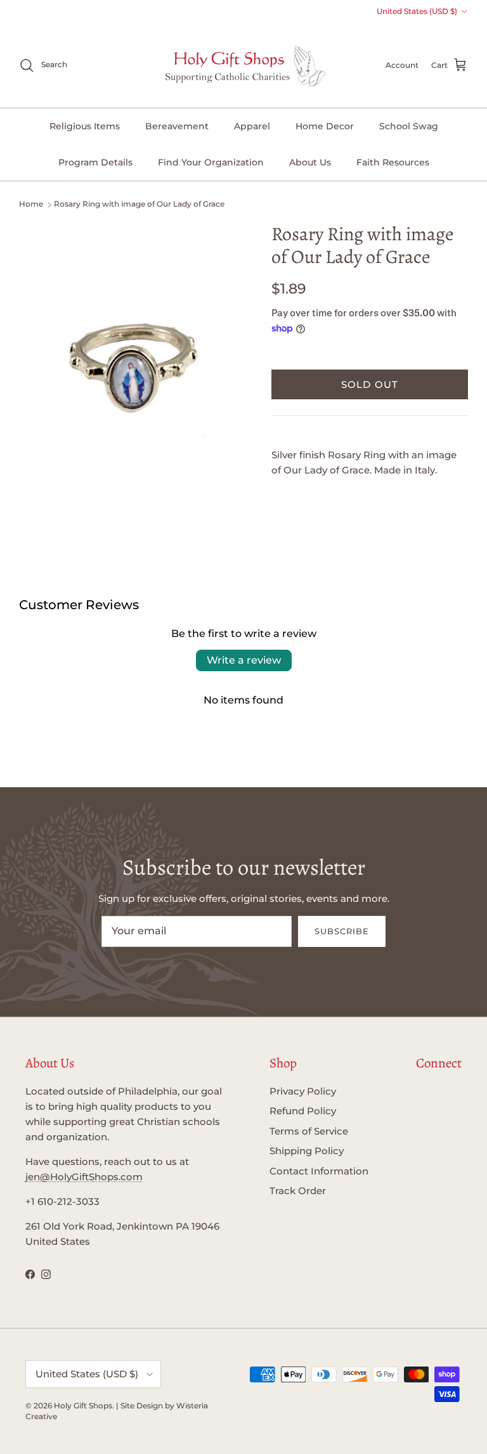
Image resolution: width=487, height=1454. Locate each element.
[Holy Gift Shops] (244, 65)
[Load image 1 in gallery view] (131, 362)
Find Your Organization (211, 162)
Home (31, 204)
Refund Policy (302, 1111)
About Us (310, 162)
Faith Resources (392, 162)
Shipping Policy (306, 1151)
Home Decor (324, 126)
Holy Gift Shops (83, 1405)
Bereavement (177, 126)
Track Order (297, 1191)
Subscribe (342, 931)
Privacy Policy (302, 1091)
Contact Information (318, 1171)
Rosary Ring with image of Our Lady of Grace (139, 204)
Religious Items (84, 126)
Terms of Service (308, 1131)
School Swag (408, 126)
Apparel (252, 126)
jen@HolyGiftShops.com (84, 1177)
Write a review (244, 660)
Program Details (95, 162)
